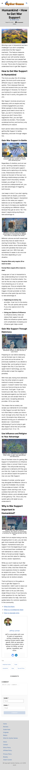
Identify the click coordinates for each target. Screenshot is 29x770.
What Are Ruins (9, 606)
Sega (13, 668)
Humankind (5, 668)
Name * (6, 698)
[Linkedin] (16, 655)
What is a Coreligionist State (13, 610)
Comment (5, 682)
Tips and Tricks (21, 668)
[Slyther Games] (14, 3)
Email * (6, 705)
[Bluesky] (13, 655)
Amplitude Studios (7, 664)
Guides (14, 24)
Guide (16, 664)
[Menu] (2, 3)
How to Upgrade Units (11, 613)
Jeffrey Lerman (15, 19)
